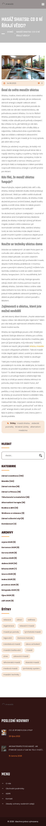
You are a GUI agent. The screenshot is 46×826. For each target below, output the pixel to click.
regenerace (8, 626)
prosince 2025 (10, 584)
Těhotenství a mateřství (16, 497)
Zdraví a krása (11, 486)
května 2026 (9, 558)
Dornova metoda (25, 638)
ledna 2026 (9, 579)
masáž (29, 650)
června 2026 (9, 552)
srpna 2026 (9, 542)
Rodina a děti (10, 508)
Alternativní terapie (13, 502)
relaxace (7, 619)
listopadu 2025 (10, 590)
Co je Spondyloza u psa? (21, 730)
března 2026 (9, 568)
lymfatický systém (31, 668)
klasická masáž (32, 662)
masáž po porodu (11, 632)
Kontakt (9, 798)
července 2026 (10, 547)
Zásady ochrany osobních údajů (20, 804)
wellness (31, 619)
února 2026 (9, 574)
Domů (10, 31)
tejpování (7, 638)
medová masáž (10, 668)
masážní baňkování (12, 650)
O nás (8, 783)
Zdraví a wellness (13, 476)
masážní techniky (11, 674)
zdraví (19, 619)
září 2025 (8, 600)
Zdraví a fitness (11, 492)
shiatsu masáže (37, 346)
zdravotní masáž (20, 656)
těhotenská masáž (11, 662)
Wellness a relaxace (13, 513)
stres (5, 656)
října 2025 (8, 595)
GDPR (8, 793)
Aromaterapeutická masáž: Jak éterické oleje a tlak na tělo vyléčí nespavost (25, 748)
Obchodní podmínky (15, 788)
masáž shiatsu (23, 423)
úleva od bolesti (33, 644)
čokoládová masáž (11, 644)
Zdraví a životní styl (13, 518)
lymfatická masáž (33, 632)
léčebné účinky (22, 427)
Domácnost (9, 524)
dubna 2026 (9, 563)
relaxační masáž (27, 626)
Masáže (8, 481)
